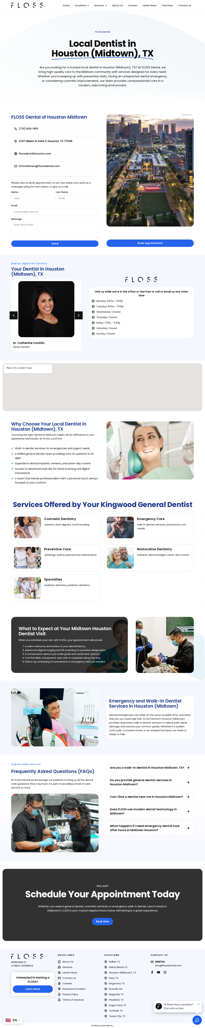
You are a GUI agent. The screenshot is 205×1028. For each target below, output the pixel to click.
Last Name (62, 192)
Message (16, 219)
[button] (14, 315)
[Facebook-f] (152, 972)
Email (14, 205)
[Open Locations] (88, 5)
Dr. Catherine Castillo (28, 343)
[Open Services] (106, 5)
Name (14, 192)
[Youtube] (158, 972)
